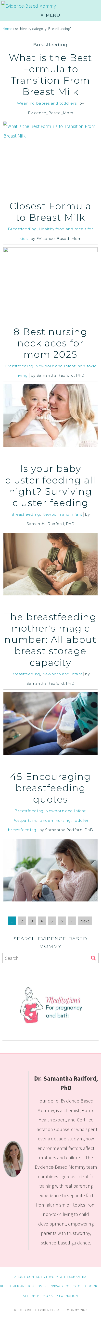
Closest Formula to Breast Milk (51, 211)
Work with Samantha (67, 1277)
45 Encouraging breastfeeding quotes (50, 788)
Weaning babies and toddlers (46, 103)
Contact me (37, 1277)
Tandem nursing (54, 820)
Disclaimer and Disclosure (24, 1286)
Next (85, 920)
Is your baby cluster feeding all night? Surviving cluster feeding (50, 485)
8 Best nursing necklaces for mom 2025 (50, 343)
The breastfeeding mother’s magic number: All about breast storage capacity (50, 639)
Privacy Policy (63, 1286)
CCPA (82, 1286)
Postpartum (24, 820)
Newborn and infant (55, 366)
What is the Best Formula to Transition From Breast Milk (50, 74)
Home (7, 28)
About (20, 1277)
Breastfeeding (22, 229)
